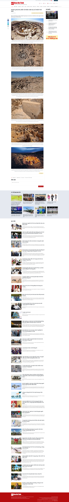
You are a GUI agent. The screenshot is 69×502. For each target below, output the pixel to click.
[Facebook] (49, 0)
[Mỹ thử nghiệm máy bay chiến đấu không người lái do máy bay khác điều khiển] (16, 386)
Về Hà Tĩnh (44, 6)
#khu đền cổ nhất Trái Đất (28, 177)
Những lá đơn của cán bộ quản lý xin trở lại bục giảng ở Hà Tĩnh (53, 24)
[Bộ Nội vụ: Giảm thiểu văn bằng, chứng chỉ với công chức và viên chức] (16, 485)
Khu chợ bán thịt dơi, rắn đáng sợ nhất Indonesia (28, 203)
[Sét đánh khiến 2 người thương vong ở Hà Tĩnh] (52, 15)
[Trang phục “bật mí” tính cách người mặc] (52, 197)
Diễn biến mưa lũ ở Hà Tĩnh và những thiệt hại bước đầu (53, 32)
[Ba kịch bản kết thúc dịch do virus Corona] (52, 210)
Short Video (15, 6)
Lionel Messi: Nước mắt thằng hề (29, 347)
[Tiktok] (50, 0)
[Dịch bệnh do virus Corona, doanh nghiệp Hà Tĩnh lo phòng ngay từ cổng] (16, 333)
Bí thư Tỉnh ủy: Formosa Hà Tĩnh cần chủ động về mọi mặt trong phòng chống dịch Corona (33, 250)
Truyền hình (56, 3)
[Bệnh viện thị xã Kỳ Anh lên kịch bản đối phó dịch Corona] (16, 297)
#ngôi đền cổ (14, 177)
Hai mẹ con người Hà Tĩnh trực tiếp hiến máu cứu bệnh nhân (33, 224)
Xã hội (25, 6)
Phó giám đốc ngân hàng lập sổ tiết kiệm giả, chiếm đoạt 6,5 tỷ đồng (53, 28)
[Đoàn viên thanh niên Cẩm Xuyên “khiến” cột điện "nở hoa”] (40, 210)
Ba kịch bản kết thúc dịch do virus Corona (52, 215)
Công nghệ (52, 6)
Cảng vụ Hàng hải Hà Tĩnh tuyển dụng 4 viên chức (32, 393)
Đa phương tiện (51, 3)
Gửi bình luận (41, 186)
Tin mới (41, 3)
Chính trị (19, 6)
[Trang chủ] (12, 6)
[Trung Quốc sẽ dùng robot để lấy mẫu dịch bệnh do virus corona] (16, 423)
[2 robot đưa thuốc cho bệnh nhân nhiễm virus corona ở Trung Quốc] (16, 368)
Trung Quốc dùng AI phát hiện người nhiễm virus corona (16, 215)
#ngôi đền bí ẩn (19, 177)
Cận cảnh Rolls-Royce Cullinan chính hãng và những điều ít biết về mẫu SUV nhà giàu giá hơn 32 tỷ (33, 375)
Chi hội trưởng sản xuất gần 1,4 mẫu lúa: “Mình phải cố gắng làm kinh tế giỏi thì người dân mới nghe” (16, 204)
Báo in (45, 3)
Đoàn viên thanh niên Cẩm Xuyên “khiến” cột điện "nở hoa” (40, 215)
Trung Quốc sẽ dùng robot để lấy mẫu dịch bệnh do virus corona (33, 421)
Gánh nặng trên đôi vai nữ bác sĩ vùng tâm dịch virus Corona (33, 241)
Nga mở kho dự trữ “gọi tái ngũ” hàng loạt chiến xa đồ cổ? (28, 215)
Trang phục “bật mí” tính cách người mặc (51, 203)
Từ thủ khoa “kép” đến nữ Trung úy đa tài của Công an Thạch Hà (32, 259)
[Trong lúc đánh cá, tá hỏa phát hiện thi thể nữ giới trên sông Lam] (16, 279)
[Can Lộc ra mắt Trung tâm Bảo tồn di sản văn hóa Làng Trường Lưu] (16, 341)
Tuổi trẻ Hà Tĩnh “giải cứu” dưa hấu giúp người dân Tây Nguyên (32, 412)
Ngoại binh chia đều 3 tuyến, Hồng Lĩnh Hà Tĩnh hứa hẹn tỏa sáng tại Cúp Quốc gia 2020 (33, 439)
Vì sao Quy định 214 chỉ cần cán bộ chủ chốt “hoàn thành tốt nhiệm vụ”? (32, 304)
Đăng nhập (56, 0)
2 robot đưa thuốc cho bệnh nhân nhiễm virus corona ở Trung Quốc (32, 366)
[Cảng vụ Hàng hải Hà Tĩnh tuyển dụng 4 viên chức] (16, 395)
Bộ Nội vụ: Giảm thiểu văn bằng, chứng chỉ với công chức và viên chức (32, 483)
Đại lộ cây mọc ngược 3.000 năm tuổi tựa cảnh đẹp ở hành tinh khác (33, 466)
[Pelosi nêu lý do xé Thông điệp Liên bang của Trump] (16, 288)
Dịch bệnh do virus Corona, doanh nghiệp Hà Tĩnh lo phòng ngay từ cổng (32, 331)
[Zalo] (52, 0)
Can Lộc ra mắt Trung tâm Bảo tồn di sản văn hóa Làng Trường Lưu (32, 339)
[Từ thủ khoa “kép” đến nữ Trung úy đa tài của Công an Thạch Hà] (16, 261)
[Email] (8, 24)
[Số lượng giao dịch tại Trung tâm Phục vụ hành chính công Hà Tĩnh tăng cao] (16, 270)
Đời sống (48, 6)
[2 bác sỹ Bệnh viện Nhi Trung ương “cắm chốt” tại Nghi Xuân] (16, 458)
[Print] (8, 26)
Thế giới (41, 6)
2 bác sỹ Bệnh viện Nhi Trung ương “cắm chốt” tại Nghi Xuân (33, 456)
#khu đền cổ (22, 177)
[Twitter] (8, 22)
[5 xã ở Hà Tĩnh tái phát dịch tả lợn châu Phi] (16, 476)
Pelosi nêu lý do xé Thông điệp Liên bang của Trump (32, 286)
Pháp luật (34, 6)
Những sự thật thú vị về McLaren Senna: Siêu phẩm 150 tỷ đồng (40, 203)
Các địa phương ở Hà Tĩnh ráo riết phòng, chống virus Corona (33, 447)
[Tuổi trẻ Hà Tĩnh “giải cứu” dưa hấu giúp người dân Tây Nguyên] (16, 414)
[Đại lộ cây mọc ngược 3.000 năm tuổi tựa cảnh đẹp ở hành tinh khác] (16, 468)
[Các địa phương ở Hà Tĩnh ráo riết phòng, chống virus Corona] (16, 449)
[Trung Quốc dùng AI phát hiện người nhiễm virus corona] (16, 210)
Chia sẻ (8, 18)
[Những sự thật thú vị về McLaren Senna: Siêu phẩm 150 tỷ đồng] (40, 197)
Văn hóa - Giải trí (29, 6)
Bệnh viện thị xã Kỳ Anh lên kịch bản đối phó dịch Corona (33, 295)
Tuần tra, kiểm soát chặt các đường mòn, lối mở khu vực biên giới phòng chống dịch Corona (33, 233)
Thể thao (38, 6)
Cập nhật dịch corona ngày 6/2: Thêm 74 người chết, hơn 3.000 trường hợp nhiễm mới (33, 357)
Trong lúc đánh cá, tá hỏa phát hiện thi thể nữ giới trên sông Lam (32, 277)
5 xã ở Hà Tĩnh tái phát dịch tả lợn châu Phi (32, 474)
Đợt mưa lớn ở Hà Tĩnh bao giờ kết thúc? (53, 20)
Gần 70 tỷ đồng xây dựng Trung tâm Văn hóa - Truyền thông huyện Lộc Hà (32, 430)
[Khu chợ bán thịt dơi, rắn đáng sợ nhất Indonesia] (28, 197)
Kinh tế (23, 6)
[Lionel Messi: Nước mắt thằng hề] (16, 350)
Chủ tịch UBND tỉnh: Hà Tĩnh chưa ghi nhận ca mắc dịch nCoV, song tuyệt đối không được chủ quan (33, 402)
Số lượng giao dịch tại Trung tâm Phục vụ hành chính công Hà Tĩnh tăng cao (32, 268)
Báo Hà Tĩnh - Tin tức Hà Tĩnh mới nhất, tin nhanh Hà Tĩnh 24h (19, 3)
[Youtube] (51, 0)
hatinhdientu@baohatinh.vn (54, 499)
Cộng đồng (56, 6)
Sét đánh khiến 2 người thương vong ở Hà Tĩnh (52, 17)
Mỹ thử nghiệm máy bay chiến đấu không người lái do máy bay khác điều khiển (33, 384)
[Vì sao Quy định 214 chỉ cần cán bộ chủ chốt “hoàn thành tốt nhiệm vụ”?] (16, 306)
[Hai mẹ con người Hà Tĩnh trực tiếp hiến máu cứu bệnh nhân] (16, 226)
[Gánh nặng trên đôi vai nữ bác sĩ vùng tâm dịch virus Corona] (16, 243)
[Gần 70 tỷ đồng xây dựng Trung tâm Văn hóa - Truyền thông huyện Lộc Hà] (16, 432)
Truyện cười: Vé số (26, 312)
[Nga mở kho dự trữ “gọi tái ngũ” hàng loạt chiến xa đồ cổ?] (28, 210)
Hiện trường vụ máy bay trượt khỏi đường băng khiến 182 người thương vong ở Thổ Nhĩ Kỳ (33, 322)
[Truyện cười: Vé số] (16, 315)
